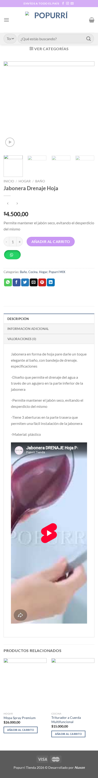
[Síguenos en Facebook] (63, 3)
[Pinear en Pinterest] (42, 283)
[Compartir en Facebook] (16, 283)
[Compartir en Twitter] (25, 283)
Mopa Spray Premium (20, 718)
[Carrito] (91, 20)
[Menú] (6, 20)
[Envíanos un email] (72, 3)
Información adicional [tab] (28, 329)
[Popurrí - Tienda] (49, 20)
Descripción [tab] (18, 319)
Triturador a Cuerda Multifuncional (66, 720)
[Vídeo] (10, 142)
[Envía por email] (34, 283)
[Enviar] (88, 38)
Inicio (9, 181)
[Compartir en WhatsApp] (8, 283)
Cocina (33, 272)
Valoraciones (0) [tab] (21, 339)
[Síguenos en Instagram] (67, 3)
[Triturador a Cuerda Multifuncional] (72, 684)
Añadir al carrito (50, 241)
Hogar (25, 181)
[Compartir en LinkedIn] (51, 283)
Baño (40, 181)
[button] (14, 256)
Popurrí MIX (57, 272)
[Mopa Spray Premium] (25, 684)
